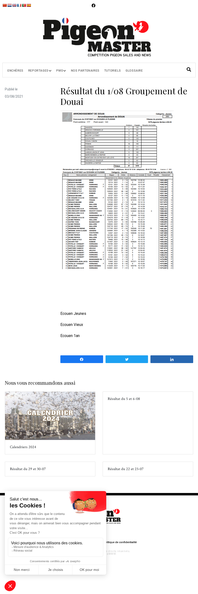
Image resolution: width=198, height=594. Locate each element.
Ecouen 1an (70, 335)
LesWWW (109, 553)
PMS (59, 70)
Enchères (15, 70)
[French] (19, 5)
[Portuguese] (24, 5)
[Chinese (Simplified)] (4, 5)
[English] (14, 5)
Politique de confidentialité (120, 542)
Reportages (38, 70)
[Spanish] (29, 5)
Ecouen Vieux (71, 324)
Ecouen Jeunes (73, 313)
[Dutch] (9, 5)
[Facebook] (93, 5)
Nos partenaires (85, 70)
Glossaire (134, 70)
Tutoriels (112, 70)
